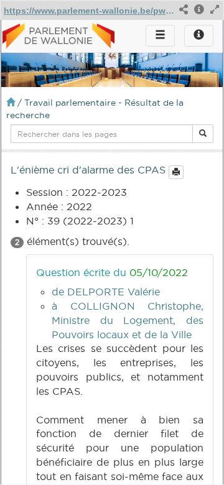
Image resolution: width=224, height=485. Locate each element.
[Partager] (183, 10)
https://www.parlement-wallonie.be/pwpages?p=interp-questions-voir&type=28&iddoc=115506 (89, 11)
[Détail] (199, 10)
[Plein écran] (215, 10)
